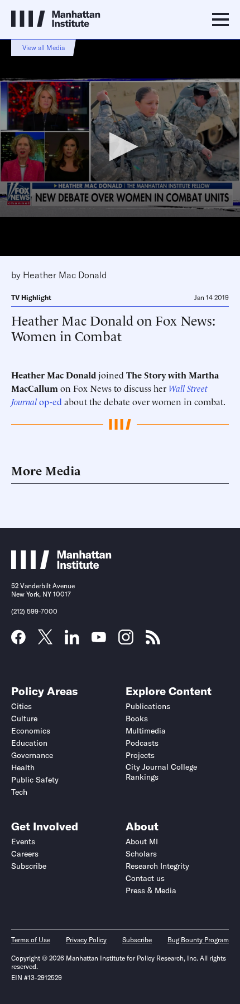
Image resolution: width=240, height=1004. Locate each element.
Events (23, 841)
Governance (32, 755)
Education (29, 743)
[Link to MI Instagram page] (125, 641)
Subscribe (28, 866)
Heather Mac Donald (65, 274)
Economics (30, 731)
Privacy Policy (86, 940)
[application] (120, 147)
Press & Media (151, 890)
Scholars (141, 854)
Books (137, 718)
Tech (19, 792)
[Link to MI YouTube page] (99, 638)
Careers (25, 854)
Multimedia (146, 731)
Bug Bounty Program (198, 940)
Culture (24, 718)
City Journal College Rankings (161, 772)
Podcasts (142, 743)
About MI (142, 841)
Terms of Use (30, 940)
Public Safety (35, 780)
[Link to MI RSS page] (153, 640)
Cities (21, 706)
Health (23, 767)
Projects (140, 755)
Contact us (145, 878)
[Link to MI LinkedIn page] (72, 640)
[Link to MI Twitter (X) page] (45, 640)
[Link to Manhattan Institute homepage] (61, 565)
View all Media (43, 47)
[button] (120, 146)
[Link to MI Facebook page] (18, 640)
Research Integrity (157, 866)
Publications (148, 706)
